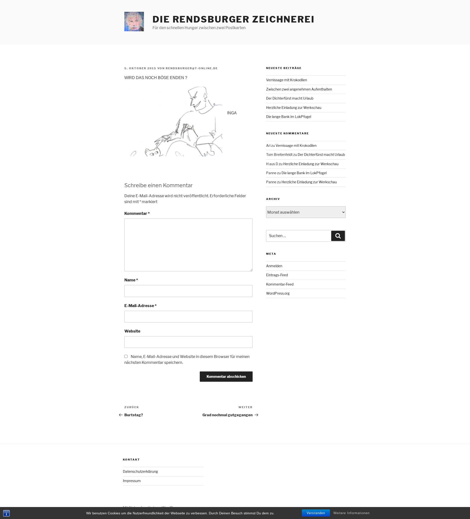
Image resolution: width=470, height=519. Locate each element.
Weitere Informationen (351, 513)
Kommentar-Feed (280, 284)
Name (131, 280)
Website (132, 331)
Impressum (132, 481)
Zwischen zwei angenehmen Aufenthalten (299, 89)
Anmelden (274, 266)
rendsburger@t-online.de (192, 68)
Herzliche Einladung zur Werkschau (293, 107)
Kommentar (137, 213)
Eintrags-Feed (277, 275)
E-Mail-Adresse (140, 305)
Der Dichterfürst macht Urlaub (289, 98)
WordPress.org (278, 293)
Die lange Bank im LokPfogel (288, 117)
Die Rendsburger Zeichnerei (234, 19)
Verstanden (316, 513)
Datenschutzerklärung (140, 471)
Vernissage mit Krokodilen (286, 80)
